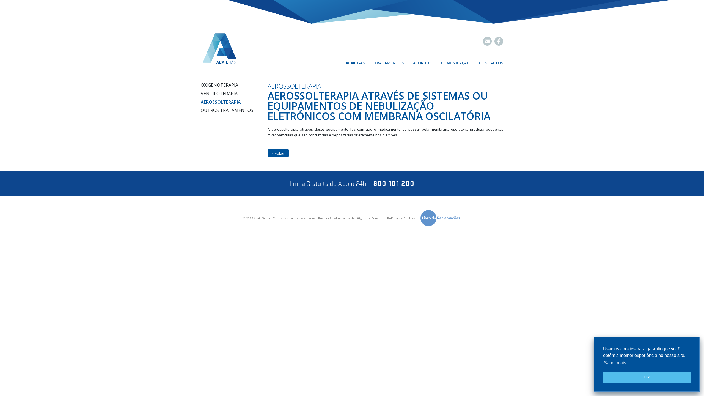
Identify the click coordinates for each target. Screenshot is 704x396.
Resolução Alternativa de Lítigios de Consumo (351, 218)
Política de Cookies (401, 218)
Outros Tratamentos (227, 110)
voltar (280, 153)
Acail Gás (355, 63)
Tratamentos (389, 63)
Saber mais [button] (615, 363)
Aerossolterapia (221, 102)
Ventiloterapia (219, 93)
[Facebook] (498, 41)
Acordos (422, 63)
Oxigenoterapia (219, 85)
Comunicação (455, 63)
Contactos (491, 63)
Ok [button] (647, 377)
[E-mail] (487, 41)
